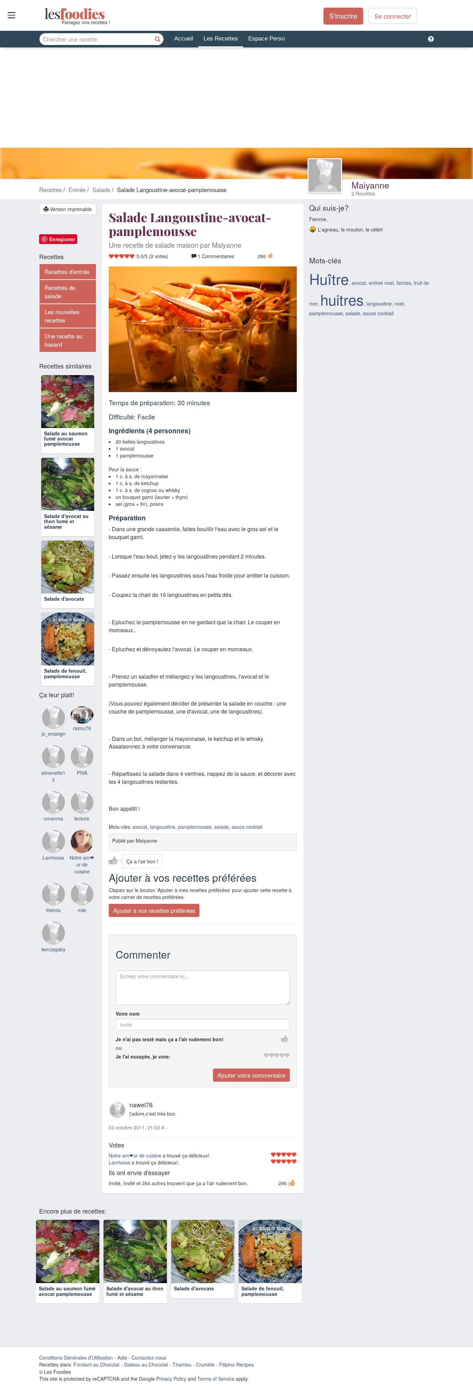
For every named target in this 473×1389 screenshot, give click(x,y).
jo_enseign (53, 733)
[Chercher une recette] (157, 39)
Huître (329, 278)
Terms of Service (215, 1378)
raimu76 (82, 728)
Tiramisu (181, 1364)
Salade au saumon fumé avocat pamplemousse (66, 438)
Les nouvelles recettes (62, 316)
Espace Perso (266, 38)
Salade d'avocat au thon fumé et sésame (66, 521)
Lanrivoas (119, 1162)
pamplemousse (195, 826)
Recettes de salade (60, 291)
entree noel (381, 282)
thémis (53, 910)
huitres (342, 299)
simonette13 (53, 776)
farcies (403, 282)
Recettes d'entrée (67, 271)
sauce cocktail (247, 826)
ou (119, 1047)
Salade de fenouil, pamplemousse (65, 673)
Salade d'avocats (64, 598)
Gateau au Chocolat (146, 1364)
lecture (81, 818)
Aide (122, 1357)
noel (399, 303)
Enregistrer (62, 239)
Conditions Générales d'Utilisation (76, 1357)
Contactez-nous (149, 1357)
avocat (140, 826)
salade (221, 826)
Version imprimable (70, 209)
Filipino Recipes (236, 1364)
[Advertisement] (236, 99)
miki (82, 910)
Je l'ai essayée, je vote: (143, 1056)
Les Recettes (221, 38)
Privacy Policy (171, 1378)
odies (45, 14)
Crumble (205, 1364)
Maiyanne (370, 185)
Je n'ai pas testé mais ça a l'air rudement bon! (170, 1039)
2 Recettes (363, 193)
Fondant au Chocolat (96, 1364)
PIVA (82, 772)
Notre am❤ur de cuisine (135, 1155)
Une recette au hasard (63, 340)
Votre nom (128, 1013)
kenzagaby (53, 949)
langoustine (162, 826)
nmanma (53, 818)
